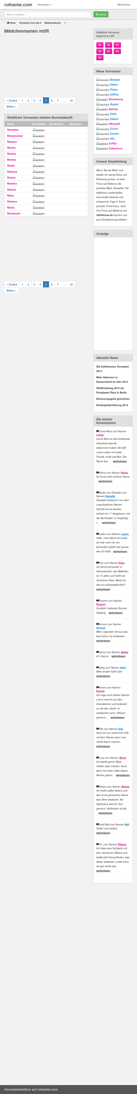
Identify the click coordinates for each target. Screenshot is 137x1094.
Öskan (114, 89)
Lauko (125, 534)
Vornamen (43, 4)
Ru (117, 51)
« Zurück (12, 100)
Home (12, 22)
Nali (127, 824)
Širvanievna (116, 99)
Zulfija (112, 143)
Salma (124, 652)
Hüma (124, 472)
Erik (120, 729)
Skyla (122, 757)
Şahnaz (113, 109)
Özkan (114, 84)
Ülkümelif (114, 123)
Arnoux (100, 627)
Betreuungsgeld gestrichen (113, 399)
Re (108, 45)
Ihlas (122, 563)
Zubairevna (116, 148)
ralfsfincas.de (104, 215)
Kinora (100, 691)
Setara (125, 786)
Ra (99, 45)
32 (71, 100)
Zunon (114, 128)
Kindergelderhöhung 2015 (112, 405)
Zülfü (113, 114)
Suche (102, 14)
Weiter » (11, 106)
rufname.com (18, 4)
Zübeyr (114, 119)
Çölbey (114, 94)
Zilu (112, 138)
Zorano (114, 133)
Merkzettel (124, 4)
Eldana (122, 844)
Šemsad (115, 79)
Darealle (110, 496)
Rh (117, 45)
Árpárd (114, 104)
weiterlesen (120, 461)
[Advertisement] (46, 61)
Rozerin (101, 604)
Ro (108, 51)
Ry (99, 57)
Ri (100, 51)
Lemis (100, 435)
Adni (123, 667)
